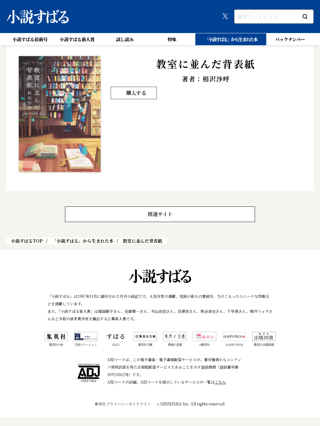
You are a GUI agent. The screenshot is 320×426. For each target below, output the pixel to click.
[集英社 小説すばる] (37, 16)
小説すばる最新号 (30, 39)
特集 (172, 39)
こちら (220, 382)
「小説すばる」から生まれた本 (231, 39)
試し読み (124, 39)
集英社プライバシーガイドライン (123, 403)
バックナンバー (290, 39)
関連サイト (160, 214)
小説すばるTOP (27, 241)
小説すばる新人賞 (77, 39)
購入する (136, 92)
